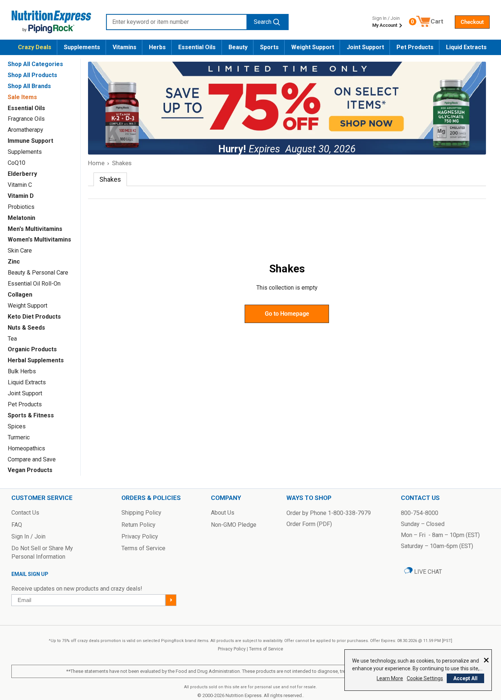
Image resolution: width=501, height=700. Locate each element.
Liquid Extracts (466, 47)
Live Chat (427, 571)
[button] (472, 22)
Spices (17, 426)
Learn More (390, 678)
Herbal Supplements (36, 360)
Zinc (14, 261)
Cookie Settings (425, 678)
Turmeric (19, 437)
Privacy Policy (232, 649)
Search (262, 21)
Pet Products (415, 47)
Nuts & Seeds (26, 327)
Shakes (122, 163)
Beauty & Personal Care (38, 272)
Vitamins (124, 47)
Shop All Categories (35, 64)
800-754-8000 (419, 512)
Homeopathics (26, 448)
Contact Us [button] (25, 512)
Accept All (465, 678)
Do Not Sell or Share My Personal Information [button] (42, 552)
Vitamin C (20, 184)
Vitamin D (21, 195)
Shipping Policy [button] (141, 512)
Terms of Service (266, 649)
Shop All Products (32, 75)
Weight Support (312, 47)
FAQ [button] (16, 524)
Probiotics (21, 206)
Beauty (238, 47)
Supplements (82, 47)
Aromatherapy (25, 129)
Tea (12, 338)
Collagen (20, 294)
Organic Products (32, 349)
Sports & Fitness (31, 415)
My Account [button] (385, 25)
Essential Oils (197, 47)
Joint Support (365, 47)
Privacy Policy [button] (139, 536)
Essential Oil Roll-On (34, 283)
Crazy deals (34, 47)
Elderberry (22, 173)
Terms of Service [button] (143, 548)
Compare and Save (32, 459)
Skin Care (20, 250)
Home (96, 163)
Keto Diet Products (34, 316)
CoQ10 (16, 162)
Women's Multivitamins (39, 239)
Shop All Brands (29, 86)
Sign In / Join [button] (28, 536)
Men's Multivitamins (35, 228)
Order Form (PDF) (309, 524)
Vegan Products (30, 470)
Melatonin (21, 217)
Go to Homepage (287, 313)
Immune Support (30, 140)
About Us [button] (222, 512)
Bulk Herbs (22, 371)
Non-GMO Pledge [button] (233, 524)
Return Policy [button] (138, 524)
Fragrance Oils (26, 118)
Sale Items (22, 97)
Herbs (157, 47)
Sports (269, 47)
